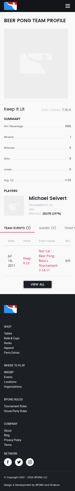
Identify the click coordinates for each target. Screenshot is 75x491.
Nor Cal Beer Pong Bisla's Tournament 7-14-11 (48, 260)
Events (8, 377)
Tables (8, 333)
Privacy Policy (12, 440)
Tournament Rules (15, 406)
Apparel (9, 347)
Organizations (13, 386)
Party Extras (11, 352)
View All (37, 284)
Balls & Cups (11, 338)
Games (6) (47, 228)
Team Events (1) (17, 228)
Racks (8, 343)
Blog (7, 435)
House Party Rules (15, 411)
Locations (10, 381)
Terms (8, 444)
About (8, 430)
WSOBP (9, 372)
